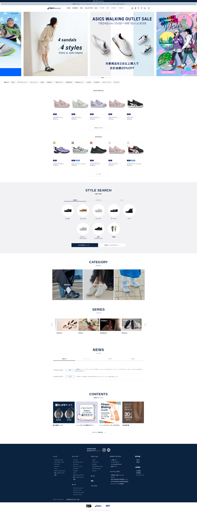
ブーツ (55, 468)
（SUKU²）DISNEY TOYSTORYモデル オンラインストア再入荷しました (96, 376)
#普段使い (49, 82)
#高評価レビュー (79, 82)
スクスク (94, 470)
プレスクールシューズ (78, 492)
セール (93, 476)
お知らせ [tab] (64, 358)
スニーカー (57, 464)
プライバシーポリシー (58, 499)
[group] (32, 44)
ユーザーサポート (115, 462)
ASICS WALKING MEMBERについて (119, 479)
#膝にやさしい (59, 82)
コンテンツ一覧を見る (97, 432)
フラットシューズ (77, 466)
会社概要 (138, 470)
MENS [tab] (75, 200)
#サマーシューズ (107, 82)
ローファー (57, 466)
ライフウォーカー (96, 468)
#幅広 (42, 82)
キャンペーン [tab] (87, 358)
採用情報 (138, 473)
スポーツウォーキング (59, 470)
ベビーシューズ (77, 490)
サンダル (75, 470)
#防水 (13, 82)
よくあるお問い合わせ (116, 464)
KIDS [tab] (121, 200)
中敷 (55, 475)
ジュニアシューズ (77, 494)
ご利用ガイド (114, 460)
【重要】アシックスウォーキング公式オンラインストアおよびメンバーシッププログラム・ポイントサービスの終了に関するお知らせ (109, 370)
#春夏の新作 (69, 82)
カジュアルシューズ (59, 462)
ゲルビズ (94, 464)
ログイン (113, 477)
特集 (92, 480)
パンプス (75, 460)
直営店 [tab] (110, 358)
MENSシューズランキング (111, 245)
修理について (114, 466)
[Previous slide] (52, 324)
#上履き (89, 82)
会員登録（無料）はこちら (117, 475)
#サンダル (116, 82)
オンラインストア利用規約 (117, 483)
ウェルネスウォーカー (97, 466)
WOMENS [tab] (98, 200)
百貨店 (138, 462)
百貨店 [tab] (133, 358)
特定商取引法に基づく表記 (72, 499)
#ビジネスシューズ (22, 82)
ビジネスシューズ (58, 460)
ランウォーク (95, 462)
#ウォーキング (34, 82)
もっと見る (98, 174)
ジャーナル (94, 485)
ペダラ (93, 460)
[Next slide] (145, 324)
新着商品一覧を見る (98, 127)
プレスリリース (140, 475)
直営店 (138, 460)
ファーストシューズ (78, 488)
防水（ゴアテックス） (59, 473)
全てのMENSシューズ (83, 245)
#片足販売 (96, 82)
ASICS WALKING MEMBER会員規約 (119, 481)
